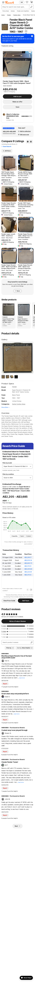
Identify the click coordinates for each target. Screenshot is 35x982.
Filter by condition (8, 474)
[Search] (31, 7)
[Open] (30, 466)
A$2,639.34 (28, 560)
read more (22, 678)
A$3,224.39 (28, 572)
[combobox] (16, 466)
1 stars (3, 637)
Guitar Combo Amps (18, 404)
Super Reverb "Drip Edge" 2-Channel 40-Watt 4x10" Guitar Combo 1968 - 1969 (8, 320)
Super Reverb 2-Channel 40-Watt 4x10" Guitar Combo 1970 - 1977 (23, 320)
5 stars (3, 626)
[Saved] (27, 2)
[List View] (30, 141)
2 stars (3, 634)
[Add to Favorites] (26, 31)
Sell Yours (25, 601)
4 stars (3, 629)
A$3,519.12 (27, 566)
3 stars (3, 631)
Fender (14, 387)
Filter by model (7, 463)
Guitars (13, 11)
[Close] (32, 36)
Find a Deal (6, 11)
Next (16, 826)
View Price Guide (9, 601)
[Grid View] (27, 141)
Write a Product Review (17, 621)
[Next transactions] (31, 589)
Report (5, 683)
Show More (4, 407)
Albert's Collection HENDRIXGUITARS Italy (12, 116)
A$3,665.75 (28, 563)
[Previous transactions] (27, 589)
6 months (15, 536)
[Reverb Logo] (9, 2)
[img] (25, 116)
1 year (22, 536)
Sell (22, 2)
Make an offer (17, 102)
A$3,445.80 (28, 569)
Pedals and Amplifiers (23, 11)
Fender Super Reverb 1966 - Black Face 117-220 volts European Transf (17, 82)
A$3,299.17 (28, 557)
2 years (28, 536)
